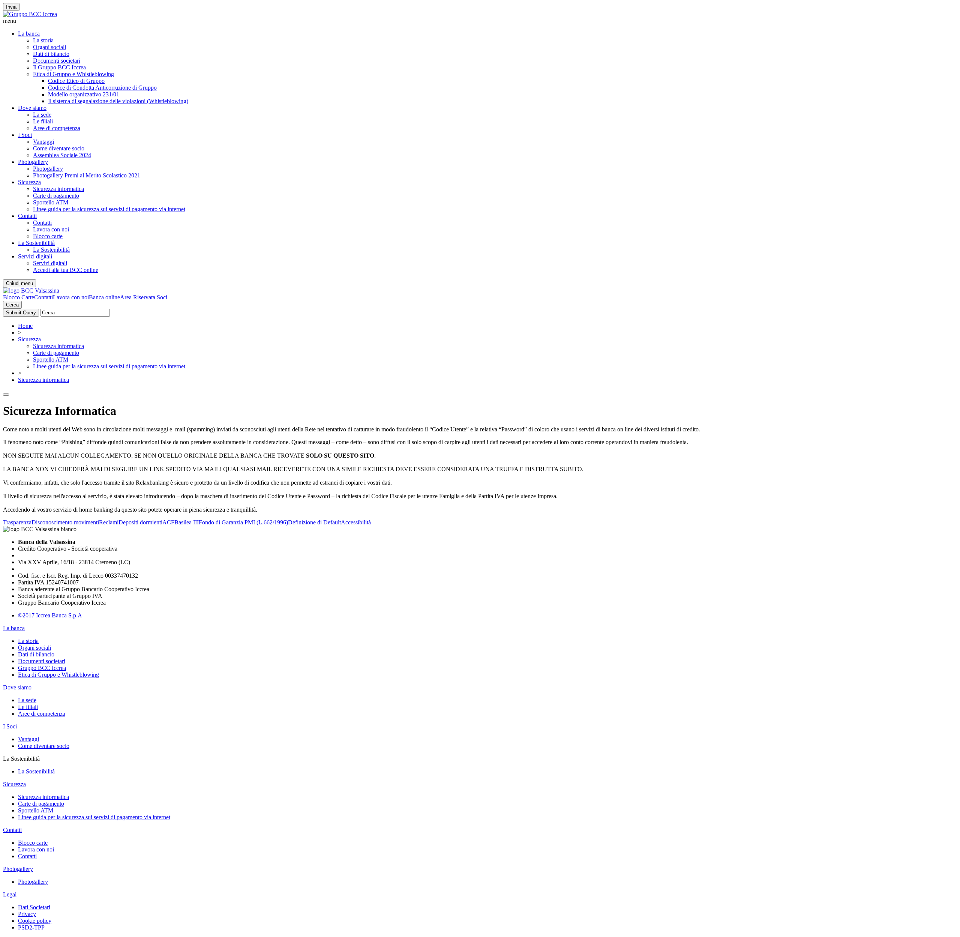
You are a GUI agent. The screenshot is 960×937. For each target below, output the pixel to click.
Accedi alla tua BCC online (65, 270)
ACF (168, 522)
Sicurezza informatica (58, 189)
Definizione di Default (314, 522)
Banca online (104, 297)
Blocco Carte (18, 297)
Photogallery (33, 162)
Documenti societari (56, 60)
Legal (9, 894)
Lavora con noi (51, 229)
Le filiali (43, 121)
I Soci (25, 135)
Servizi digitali (35, 256)
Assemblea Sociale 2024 (62, 155)
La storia (43, 40)
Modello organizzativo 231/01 (83, 94)
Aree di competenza (56, 128)
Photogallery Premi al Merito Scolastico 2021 (86, 175)
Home (25, 326)
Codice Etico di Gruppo (76, 81)
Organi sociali (49, 47)
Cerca (12, 305)
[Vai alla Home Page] (31, 290)
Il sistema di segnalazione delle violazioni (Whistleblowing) (118, 101)
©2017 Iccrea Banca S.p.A (50, 615)
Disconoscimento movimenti (65, 522)
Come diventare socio (58, 148)
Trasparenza (17, 522)
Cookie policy (34, 920)
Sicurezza (29, 182)
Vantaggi (43, 141)
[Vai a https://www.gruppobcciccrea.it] (30, 14)
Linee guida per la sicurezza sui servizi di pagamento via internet (109, 209)
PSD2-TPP (31, 927)
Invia (11, 7)
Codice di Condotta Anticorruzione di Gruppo (102, 87)
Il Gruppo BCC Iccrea (59, 67)
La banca (29, 33)
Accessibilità (356, 522)
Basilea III (186, 522)
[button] (480, 21)
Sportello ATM (50, 202)
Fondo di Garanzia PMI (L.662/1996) (243, 522)
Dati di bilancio (51, 54)
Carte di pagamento (56, 195)
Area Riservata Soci (143, 297)
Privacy (27, 914)
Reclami (108, 522)
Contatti (27, 216)
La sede (42, 114)
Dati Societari (34, 907)
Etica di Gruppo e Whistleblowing (73, 74)
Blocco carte (48, 236)
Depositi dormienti (140, 522)
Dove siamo (32, 108)
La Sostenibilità (36, 243)
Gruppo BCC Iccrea (42, 668)
